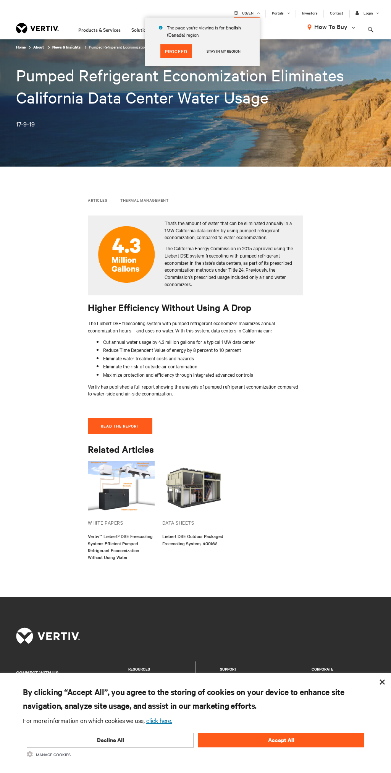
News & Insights (66, 47)
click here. (159, 720)
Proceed (176, 51)
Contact (336, 13)
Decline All (110, 740)
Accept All (281, 740)
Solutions (141, 29)
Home (21, 47)
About (39, 47)
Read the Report (120, 426)
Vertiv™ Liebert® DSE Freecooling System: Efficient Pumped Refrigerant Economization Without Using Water (120, 546)
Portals (278, 13)
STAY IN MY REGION (224, 51)
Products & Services (99, 29)
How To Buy (330, 26)
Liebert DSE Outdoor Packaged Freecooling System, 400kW (192, 539)
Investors (310, 13)
